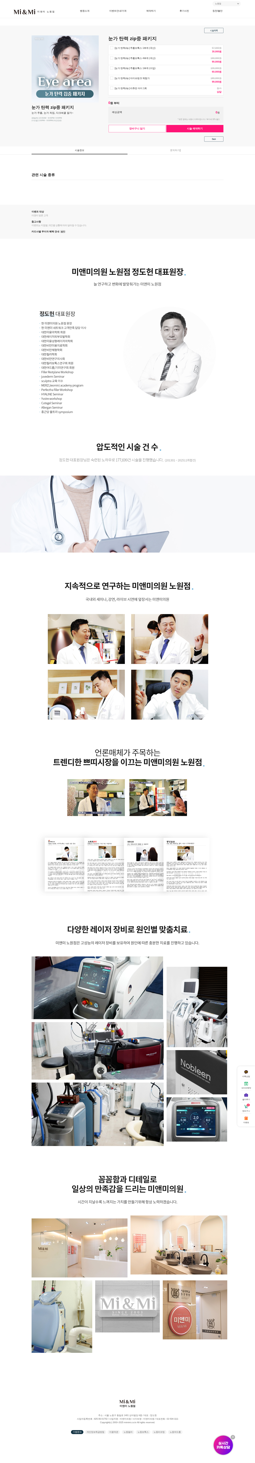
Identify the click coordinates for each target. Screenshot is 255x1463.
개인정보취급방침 (95, 1432)
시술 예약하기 (195, 128)
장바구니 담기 (137, 128)
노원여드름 (175, 1432)
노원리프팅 (159, 1432)
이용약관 (113, 1432)
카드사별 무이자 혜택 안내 (48, 231)
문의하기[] (175, 150)
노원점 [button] (218, 3)
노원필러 (128, 1432)
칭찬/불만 (217, 11)
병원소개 (84, 11)
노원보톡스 (143, 1432)
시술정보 (79, 150)
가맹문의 (77, 1432)
